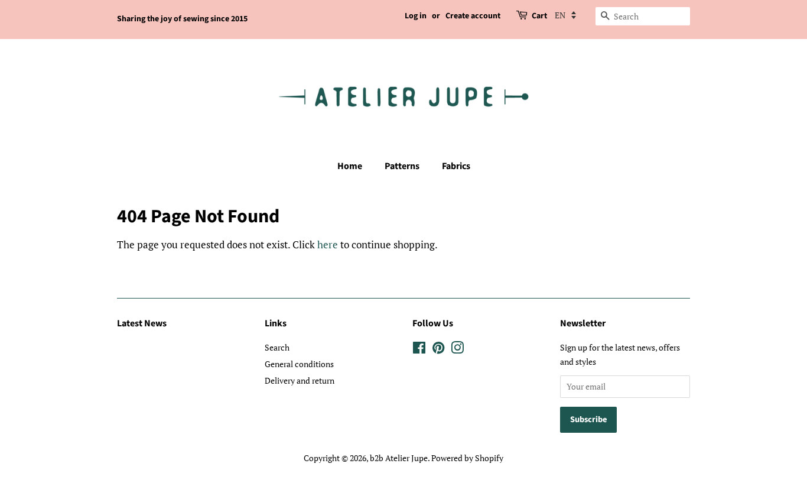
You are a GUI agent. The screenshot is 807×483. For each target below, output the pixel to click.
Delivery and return (299, 380)
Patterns (402, 166)
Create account (472, 16)
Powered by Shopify (467, 457)
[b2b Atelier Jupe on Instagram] (457, 349)
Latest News (142, 323)
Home (349, 166)
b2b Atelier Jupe (399, 457)
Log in (416, 16)
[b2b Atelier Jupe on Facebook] (419, 349)
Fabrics (456, 166)
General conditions (299, 363)
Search (277, 347)
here (327, 244)
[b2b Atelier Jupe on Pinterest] (438, 349)
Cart (539, 16)
